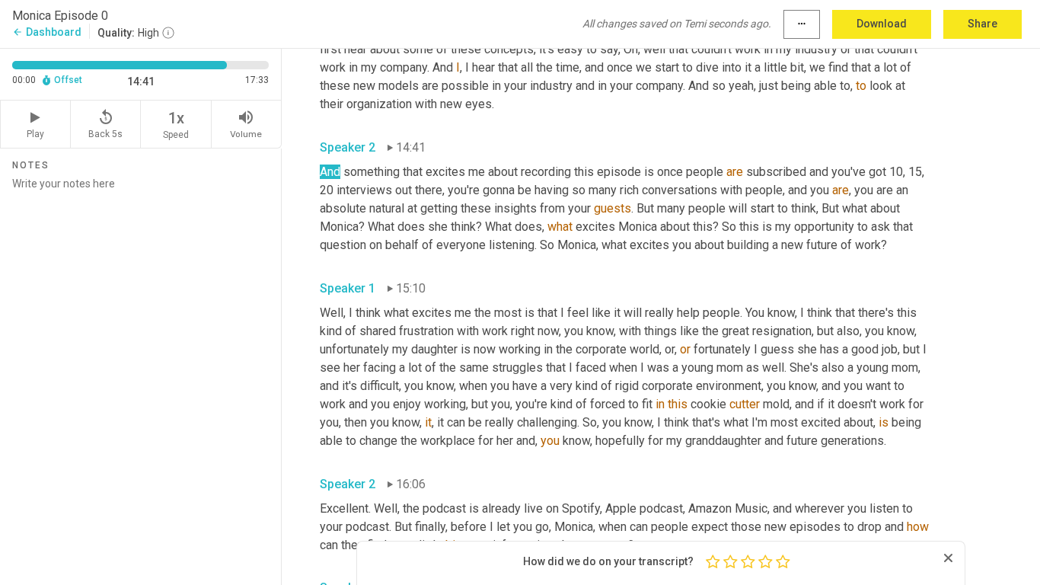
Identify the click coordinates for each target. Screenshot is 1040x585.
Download (882, 24)
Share (982, 24)
